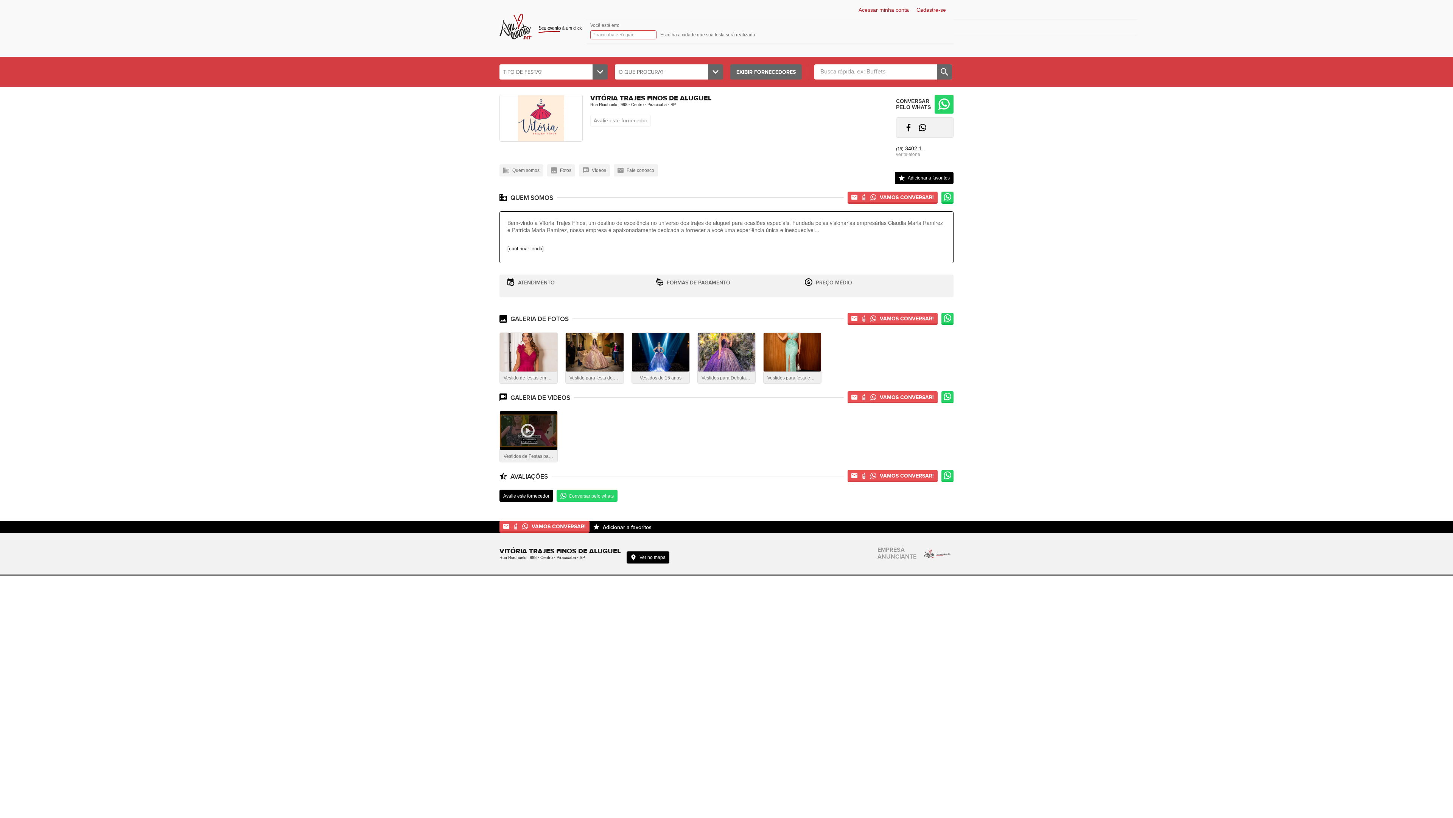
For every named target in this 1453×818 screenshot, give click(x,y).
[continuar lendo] (525, 248)
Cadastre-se (931, 10)
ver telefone (908, 154)
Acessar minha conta (884, 10)
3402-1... (911, 148)
